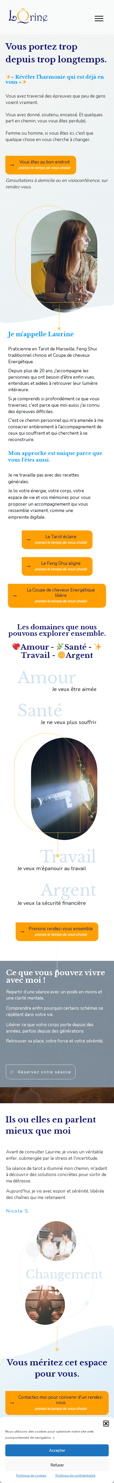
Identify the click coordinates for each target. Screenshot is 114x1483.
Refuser (57, 1465)
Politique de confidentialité (75, 1475)
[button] (106, 1423)
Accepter (57, 1450)
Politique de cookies (31, 1475)
